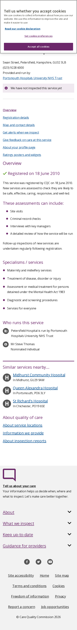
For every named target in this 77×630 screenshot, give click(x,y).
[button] (38, 512)
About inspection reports (24, 440)
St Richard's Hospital (30, 400)
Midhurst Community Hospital (39, 374)
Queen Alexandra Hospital (35, 387)
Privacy (60, 596)
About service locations (22, 425)
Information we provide (23, 433)
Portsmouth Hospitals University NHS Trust (32, 78)
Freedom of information (30, 596)
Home (44, 575)
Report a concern (21, 606)
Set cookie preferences (38, 36)
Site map (62, 575)
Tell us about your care (19, 486)
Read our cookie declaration (22, 28)
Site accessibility (21, 575)
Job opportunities (55, 606)
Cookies (59, 586)
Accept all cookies (38, 46)
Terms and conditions (29, 586)
